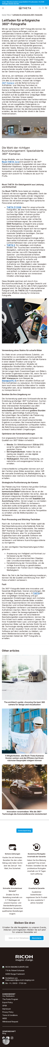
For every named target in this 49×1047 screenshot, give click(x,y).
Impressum (6, 1009)
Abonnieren (37, 938)
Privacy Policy (7, 1012)
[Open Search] (40, 8)
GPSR (4, 1006)
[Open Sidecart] (46, 8)
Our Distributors (8, 996)
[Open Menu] (3, 8)
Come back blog (24, 831)
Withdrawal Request (10, 1022)
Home (4, 15)
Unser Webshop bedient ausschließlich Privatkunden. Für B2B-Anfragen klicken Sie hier (23, 3)
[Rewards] (6, 1041)
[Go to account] (43, 8)
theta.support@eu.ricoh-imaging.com (19, 980)
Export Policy (7, 1002)
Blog (9, 15)
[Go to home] (25, 8)
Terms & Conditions (10, 1015)
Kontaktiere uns (11, 978)
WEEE (4, 1018)
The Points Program (10, 999)
